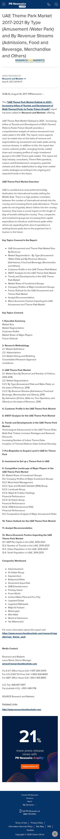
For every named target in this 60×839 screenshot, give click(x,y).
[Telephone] (49, 4)
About (29, 801)
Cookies (30, 830)
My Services (28, 804)
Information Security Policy (20, 826)
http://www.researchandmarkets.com (21, 709)
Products (29, 798)
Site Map (40, 826)
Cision (35, 834)
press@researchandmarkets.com (19, 663)
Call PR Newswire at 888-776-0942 (30, 813)
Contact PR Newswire (29, 795)
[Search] (56, 4)
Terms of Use (21, 822)
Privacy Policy (37, 822)
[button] (30, 61)
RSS (49, 826)
